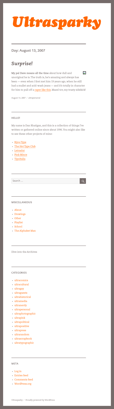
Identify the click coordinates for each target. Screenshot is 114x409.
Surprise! (22, 63)
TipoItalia (19, 159)
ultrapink (19, 318)
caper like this (43, 90)
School (18, 227)
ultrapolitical (21, 322)
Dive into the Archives (24, 252)
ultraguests (20, 293)
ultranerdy (20, 305)
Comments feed (23, 380)
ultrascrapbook (23, 339)
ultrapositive (21, 326)
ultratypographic (24, 343)
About (17, 210)
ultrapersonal (34, 97)
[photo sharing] (84, 72)
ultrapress (20, 330)
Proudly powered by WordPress (40, 400)
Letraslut (19, 151)
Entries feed (21, 375)
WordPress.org (22, 384)
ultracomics (21, 280)
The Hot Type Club (24, 146)
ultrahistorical (22, 297)
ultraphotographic (25, 314)
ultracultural (21, 285)
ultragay (19, 289)
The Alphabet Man (25, 231)
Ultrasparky (17, 400)
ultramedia (20, 301)
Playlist (18, 222)
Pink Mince (20, 155)
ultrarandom (21, 335)
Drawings (20, 214)
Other (17, 218)
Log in (18, 371)
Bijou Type (20, 142)
